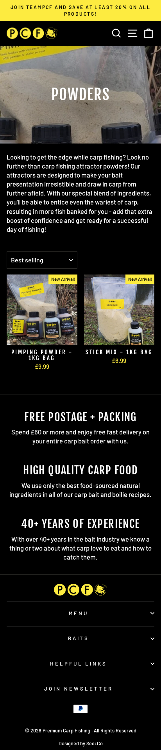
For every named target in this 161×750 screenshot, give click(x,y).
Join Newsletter (78, 688)
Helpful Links (78, 663)
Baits (78, 638)
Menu (78, 613)
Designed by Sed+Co (81, 743)
